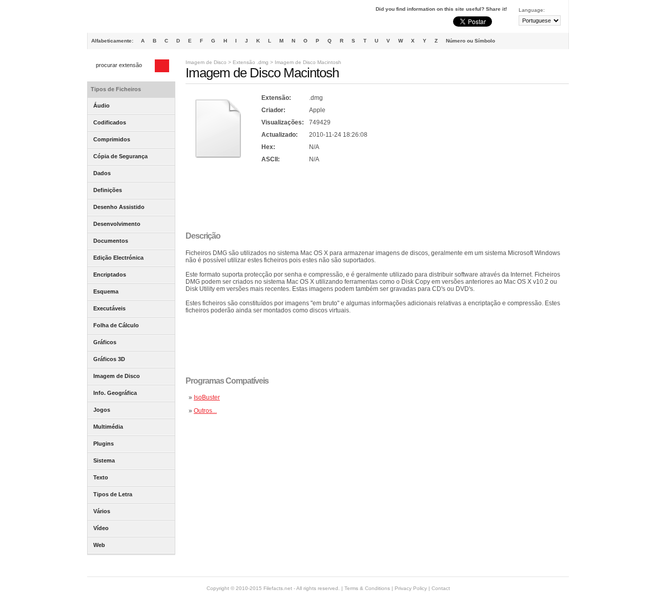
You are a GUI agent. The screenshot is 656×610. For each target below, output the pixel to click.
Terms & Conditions (367, 588)
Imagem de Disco (206, 62)
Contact (441, 588)
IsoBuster (207, 397)
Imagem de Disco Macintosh (308, 62)
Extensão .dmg (251, 62)
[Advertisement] (372, 198)
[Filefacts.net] (138, 18)
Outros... (205, 410)
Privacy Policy (411, 588)
